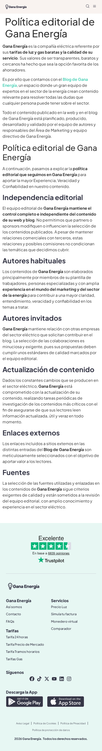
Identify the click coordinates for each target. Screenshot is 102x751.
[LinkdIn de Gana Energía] (62, 678)
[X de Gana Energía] (47, 678)
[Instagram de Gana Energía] (69, 678)
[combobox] (56, 6)
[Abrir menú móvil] (95, 6)
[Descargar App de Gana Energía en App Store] (65, 702)
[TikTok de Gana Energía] (40, 678)
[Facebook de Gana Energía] (32, 678)
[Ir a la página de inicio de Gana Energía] (23, 586)
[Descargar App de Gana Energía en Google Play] (24, 702)
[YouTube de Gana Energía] (54, 678)
